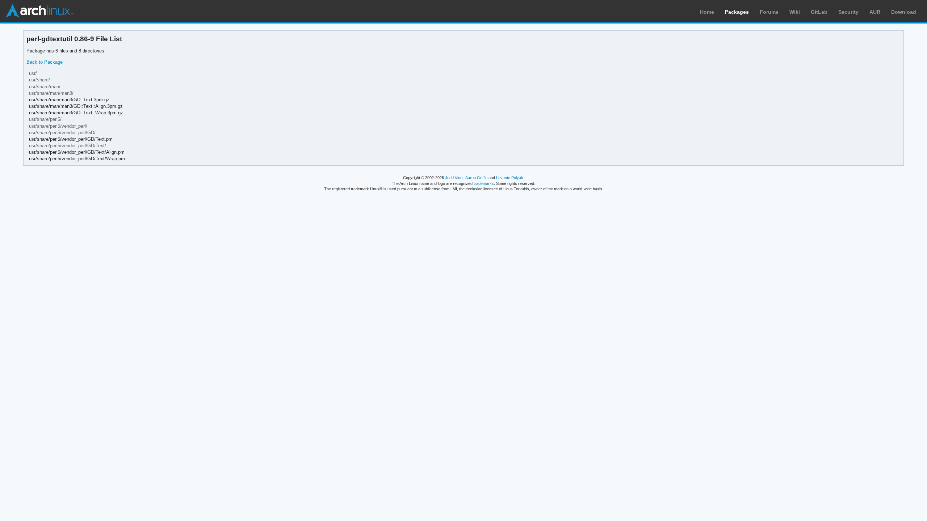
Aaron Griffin (476, 177)
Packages (737, 12)
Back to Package (44, 62)
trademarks (484, 183)
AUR (874, 12)
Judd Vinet (454, 177)
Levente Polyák (509, 177)
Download (903, 12)
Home (707, 12)
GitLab (819, 12)
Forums (769, 12)
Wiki (794, 12)
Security (848, 12)
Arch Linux (39, 11)
